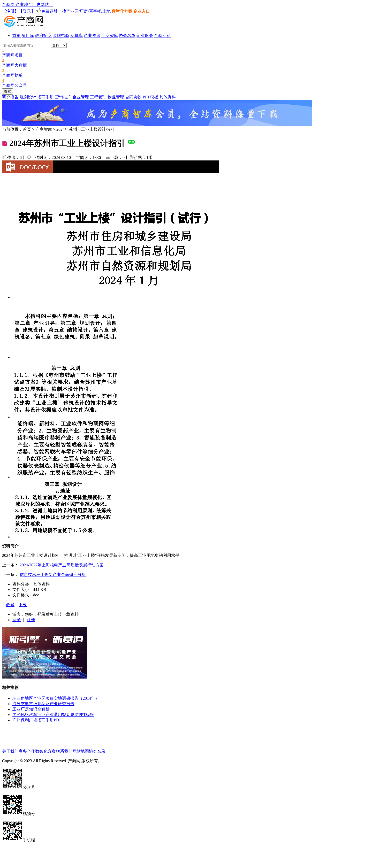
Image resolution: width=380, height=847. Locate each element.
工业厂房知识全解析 (31, 709)
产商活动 (162, 35)
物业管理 (116, 97)
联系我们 (64, 751)
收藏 (10, 605)
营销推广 (63, 97)
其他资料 (167, 97)
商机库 (76, 35)
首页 (16, 35)
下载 (23, 605)
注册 (31, 620)
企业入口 (141, 11)
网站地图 (80, 751)
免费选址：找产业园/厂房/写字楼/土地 (76, 11)
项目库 (28, 35)
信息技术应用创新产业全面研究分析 (53, 574)
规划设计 (28, 97)
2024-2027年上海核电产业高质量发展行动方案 (62, 565)
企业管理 (80, 97)
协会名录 (127, 35)
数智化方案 (122, 11)
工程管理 (98, 97)
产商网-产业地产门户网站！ (27, 4)
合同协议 (133, 97)
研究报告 (10, 97)
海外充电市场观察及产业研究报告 (43, 704)
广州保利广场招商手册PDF (37, 720)
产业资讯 (92, 35)
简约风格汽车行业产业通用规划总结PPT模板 (53, 714)
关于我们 (10, 751)
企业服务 (144, 35)
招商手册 (45, 97)
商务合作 (27, 751)
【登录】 (27, 11)
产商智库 (109, 35)
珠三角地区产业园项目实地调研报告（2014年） (55, 698)
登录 (16, 620)
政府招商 (43, 35)
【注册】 (10, 11)
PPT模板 (150, 97)
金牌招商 (61, 35)
